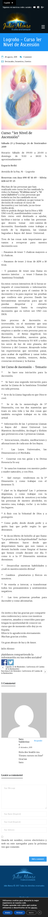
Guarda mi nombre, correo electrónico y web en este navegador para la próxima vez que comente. (24, 843)
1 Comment (27, 57)
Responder (38, 741)
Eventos (28, 61)
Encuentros (19, 61)
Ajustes (31, 913)
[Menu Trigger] (43, 27)
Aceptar (7, 913)
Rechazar (20, 913)
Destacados (9, 61)
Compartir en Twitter (11, 662)
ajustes (34, 908)
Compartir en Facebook (4, 662)
